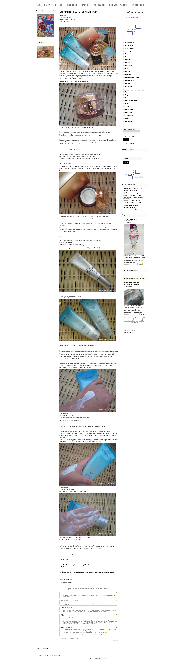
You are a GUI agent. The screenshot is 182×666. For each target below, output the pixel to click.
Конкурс (127, 62)
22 (139, 320)
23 (142, 320)
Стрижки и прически (131, 100)
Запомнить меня (130, 136)
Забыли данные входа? (129, 143)
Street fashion (129, 115)
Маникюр (128, 74)
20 (134, 320)
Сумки (127, 103)
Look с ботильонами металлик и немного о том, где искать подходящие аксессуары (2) (132, 190)
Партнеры (137, 4)
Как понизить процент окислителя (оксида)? (131, 283)
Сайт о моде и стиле (49, 4)
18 (128, 320)
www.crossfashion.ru (134, 17)
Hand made (128, 112)
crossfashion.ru (68, 582)
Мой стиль (128, 86)
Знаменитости (129, 48)
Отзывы (127, 118)
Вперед (135, 322)
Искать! (126, 162)
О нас (124, 4)
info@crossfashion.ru (100, 658)
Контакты (99, 4)
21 (137, 320)
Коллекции (128, 59)
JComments (115, 640)
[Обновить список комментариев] (68, 590)
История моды (129, 54)
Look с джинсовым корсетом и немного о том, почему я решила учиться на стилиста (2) (132, 207)
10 (126, 319)
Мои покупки (129, 83)
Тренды (127, 106)
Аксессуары (129, 45)
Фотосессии (129, 109)
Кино (126, 57)
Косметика (69, 17)
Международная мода (132, 77)
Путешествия (129, 92)
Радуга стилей (129, 95)
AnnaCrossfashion (128, 222)
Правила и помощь (78, 4)
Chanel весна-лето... (130, 219)
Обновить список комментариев (70, 638)
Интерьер (128, 51)
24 (131, 322)
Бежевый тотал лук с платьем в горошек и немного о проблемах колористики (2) (132, 202)
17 (125, 320)
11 (129, 319)
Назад (125, 317)
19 (131, 320)
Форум (113, 4)
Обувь (127, 89)
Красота (127, 68)
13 (135, 319)
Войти (126, 140)
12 (132, 319)
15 (141, 319)
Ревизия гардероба (131, 97)
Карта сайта (128, 121)
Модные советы (130, 80)
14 (138, 319)
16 (143, 319)
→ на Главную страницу (134, 12)
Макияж (127, 71)
